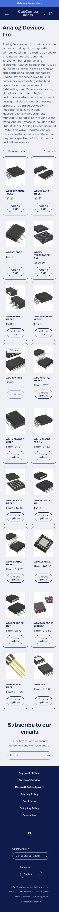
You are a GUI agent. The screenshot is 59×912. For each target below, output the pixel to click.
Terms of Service (29, 780)
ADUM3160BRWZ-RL (42, 440)
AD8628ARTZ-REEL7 (14, 318)
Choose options (44, 394)
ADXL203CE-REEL (13, 686)
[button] (7, 13)
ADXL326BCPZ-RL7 (15, 624)
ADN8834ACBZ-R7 (43, 502)
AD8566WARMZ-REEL (15, 192)
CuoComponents (27, 887)
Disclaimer (29, 801)
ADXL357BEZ (42, 562)
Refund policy (26, 891)
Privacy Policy (29, 794)
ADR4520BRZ (14, 252)
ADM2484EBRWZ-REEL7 (43, 624)
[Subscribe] (48, 755)
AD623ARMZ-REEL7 (14, 502)
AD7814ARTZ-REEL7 (14, 563)
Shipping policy (40, 897)
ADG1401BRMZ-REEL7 (43, 318)
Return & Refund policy (29, 787)
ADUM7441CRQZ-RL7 (15, 440)
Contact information (31, 902)
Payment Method (29, 773)
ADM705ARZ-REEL (42, 192)
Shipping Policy (29, 808)
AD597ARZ (40, 684)
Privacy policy (43, 891)
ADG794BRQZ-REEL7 (42, 379)
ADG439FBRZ (14, 378)
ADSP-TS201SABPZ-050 (42, 255)
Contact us (29, 815)
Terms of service (22, 897)
